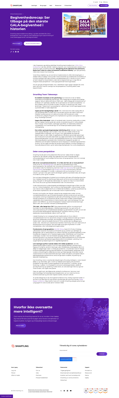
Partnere (38, 375)
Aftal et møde (103, 5)
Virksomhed (67, 5)
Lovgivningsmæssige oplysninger (37, 391)
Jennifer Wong (58, 229)
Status (87, 375)
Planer (13, 373)
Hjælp (87, 378)
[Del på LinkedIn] (18, 51)
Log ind (96, 2)
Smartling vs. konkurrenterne (69, 378)
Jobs (37, 373)
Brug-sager (43, 5)
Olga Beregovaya (48, 164)
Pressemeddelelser (42, 378)
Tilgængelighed (65, 370)
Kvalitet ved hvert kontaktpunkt (70, 375)
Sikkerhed (63, 380)
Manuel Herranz (38, 169)
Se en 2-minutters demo (33, 43)
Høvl (51, 5)
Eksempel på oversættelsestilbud (70, 373)
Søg (101, 2)
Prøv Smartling (93, 5)
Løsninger (34, 5)
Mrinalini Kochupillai (60, 169)
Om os (38, 370)
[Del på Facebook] (16, 51)
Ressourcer (58, 5)
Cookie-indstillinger (6, 396)
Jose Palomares (68, 168)
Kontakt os (88, 370)
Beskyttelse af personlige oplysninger (38, 390)
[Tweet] (13, 51)
